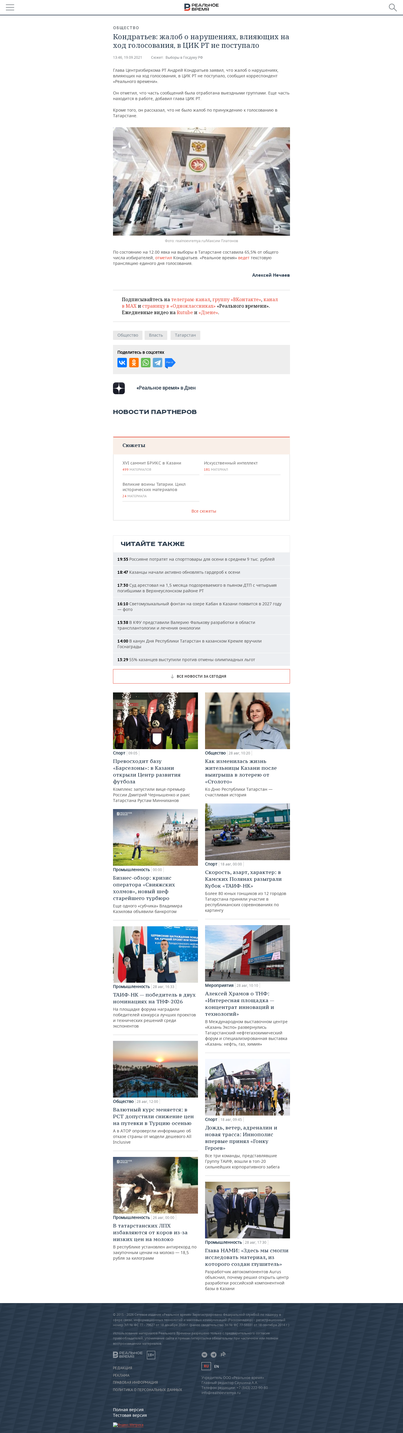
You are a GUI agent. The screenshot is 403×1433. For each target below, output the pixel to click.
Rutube (185, 312)
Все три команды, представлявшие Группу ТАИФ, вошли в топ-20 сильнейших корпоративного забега (242, 1147)
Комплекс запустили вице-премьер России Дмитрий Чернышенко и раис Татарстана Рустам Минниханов (151, 780)
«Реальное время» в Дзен (166, 387)
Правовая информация (135, 1382)
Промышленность (131, 869)
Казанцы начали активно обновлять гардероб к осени (178, 572)
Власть (156, 335)
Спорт (119, 753)
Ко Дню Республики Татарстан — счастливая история (241, 778)
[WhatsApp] (145, 362)
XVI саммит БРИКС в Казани (151, 466)
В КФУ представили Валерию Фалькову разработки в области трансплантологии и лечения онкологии (186, 625)
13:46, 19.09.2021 (127, 57)
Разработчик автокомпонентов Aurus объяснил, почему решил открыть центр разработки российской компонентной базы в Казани (247, 1269)
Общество (126, 27)
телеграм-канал (190, 299)
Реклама (121, 1375)
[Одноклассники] (134, 362)
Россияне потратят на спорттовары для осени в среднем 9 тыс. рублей (196, 559)
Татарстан (185, 335)
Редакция (122, 1368)
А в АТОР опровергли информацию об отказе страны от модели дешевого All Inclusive (153, 1125)
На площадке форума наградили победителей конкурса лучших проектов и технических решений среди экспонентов (154, 1010)
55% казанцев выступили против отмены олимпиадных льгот (186, 659)
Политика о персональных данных (147, 1390)
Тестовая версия (130, 1415)
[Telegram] (157, 362)
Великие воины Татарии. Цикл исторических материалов (154, 490)
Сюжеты (133, 445)
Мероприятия (219, 985)
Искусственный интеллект (231, 466)
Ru (206, 1366)
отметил (164, 257)
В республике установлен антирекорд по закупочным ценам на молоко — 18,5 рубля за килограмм (154, 1241)
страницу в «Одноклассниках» (179, 306)
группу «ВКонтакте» (236, 299)
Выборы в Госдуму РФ (184, 57)
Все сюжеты (203, 511)
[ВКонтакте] (122, 362)
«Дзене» (208, 312)
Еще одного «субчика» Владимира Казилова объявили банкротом (147, 894)
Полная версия (128, 1409)
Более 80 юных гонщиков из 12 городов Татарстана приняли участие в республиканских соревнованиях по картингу (245, 891)
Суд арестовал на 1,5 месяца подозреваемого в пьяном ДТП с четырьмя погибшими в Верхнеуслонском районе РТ (197, 588)
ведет (244, 257)
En (216, 1366)
